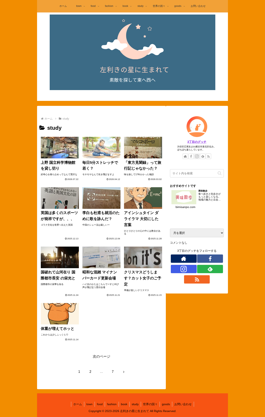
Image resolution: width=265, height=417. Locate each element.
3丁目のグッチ (196, 141)
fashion (112, 404)
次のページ (101, 356)
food (100, 404)
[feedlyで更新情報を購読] (202, 156)
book (124, 404)
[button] (219, 173)
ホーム (77, 404)
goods (166, 404)
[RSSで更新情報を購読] (208, 156)
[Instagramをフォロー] (197, 156)
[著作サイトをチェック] (185, 156)
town (89, 404)
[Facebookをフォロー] (191, 156)
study (135, 404)
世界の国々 (150, 404)
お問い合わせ (183, 404)
